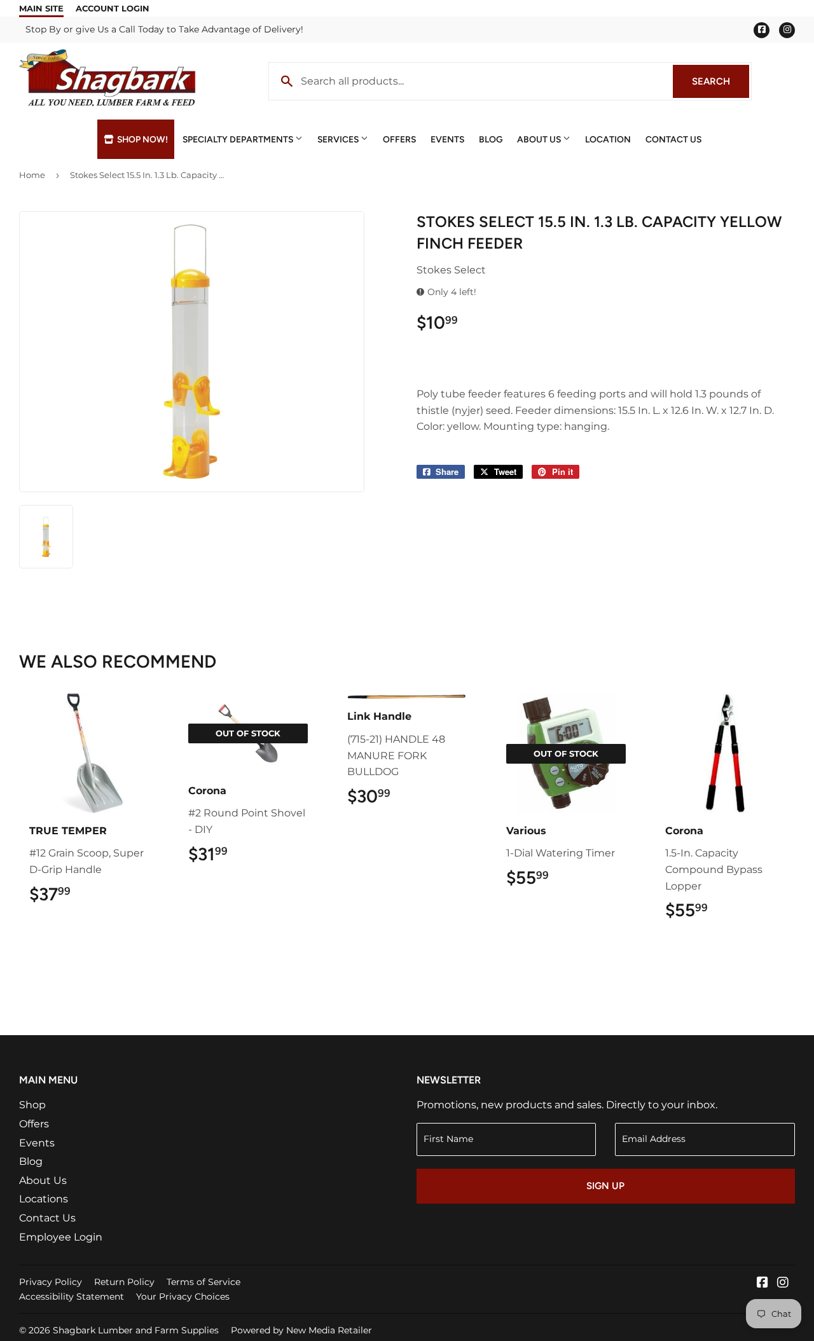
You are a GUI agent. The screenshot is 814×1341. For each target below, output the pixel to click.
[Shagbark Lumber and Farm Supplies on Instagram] (783, 1283)
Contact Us (673, 139)
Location (608, 139)
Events (447, 139)
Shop (32, 1105)
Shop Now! (141, 139)
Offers (399, 139)
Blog (490, 139)
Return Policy (124, 1282)
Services (339, 139)
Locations (43, 1199)
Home (32, 175)
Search (720, 81)
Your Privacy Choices (183, 1296)
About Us (540, 139)
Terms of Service (203, 1282)
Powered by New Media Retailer (301, 1330)
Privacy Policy (50, 1282)
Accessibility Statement (71, 1296)
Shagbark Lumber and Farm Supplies (136, 1330)
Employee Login (60, 1237)
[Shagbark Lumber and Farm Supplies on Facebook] (762, 1283)
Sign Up (605, 1186)
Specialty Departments (239, 139)
